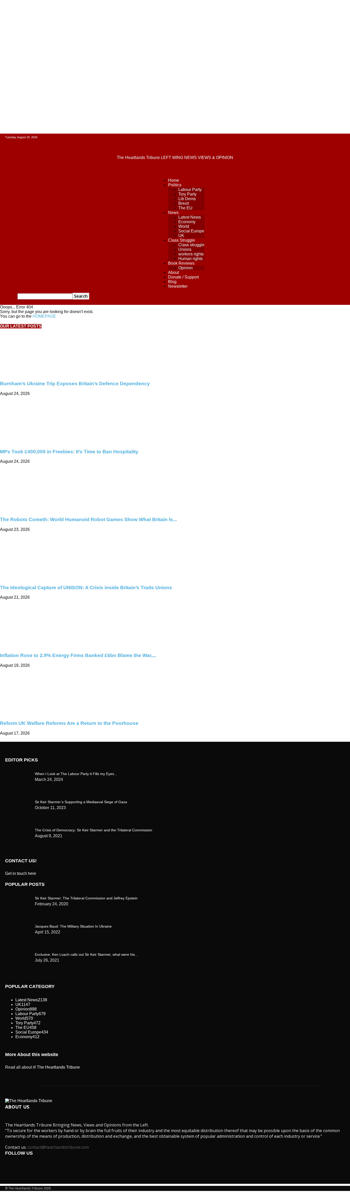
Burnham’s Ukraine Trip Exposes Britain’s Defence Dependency (75, 383)
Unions (184, 249)
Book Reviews (181, 263)
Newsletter (178, 286)
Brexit (183, 203)
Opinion (185, 268)
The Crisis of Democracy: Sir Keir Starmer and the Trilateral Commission (93, 830)
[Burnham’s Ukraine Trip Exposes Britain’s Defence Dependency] (41, 374)
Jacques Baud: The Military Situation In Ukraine (73, 926)
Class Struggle (181, 240)
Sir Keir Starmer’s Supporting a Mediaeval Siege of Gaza (81, 802)
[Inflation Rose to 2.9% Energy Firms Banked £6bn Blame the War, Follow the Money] (36, 645)
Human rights (190, 258)
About (173, 272)
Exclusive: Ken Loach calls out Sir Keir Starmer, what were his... (86, 954)
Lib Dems (187, 199)
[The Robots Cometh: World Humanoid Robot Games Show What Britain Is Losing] (36, 509)
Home (173, 180)
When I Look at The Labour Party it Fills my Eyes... (76, 774)
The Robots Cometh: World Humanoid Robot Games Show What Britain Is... (88, 519)
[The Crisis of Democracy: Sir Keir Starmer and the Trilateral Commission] (18, 772)
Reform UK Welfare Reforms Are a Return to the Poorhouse (69, 723)
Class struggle (191, 245)
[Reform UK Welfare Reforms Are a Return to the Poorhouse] (36, 713)
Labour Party (190, 189)
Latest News (189, 217)
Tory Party (187, 194)
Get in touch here (20, 873)
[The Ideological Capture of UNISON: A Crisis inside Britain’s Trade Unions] (41, 577)
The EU (185, 208)
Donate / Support (183, 277)
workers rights (191, 254)
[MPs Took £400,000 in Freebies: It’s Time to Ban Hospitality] (41, 441)
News (173, 212)
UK (181, 235)
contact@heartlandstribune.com (58, 1147)
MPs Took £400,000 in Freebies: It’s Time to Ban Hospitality (69, 451)
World (183, 226)
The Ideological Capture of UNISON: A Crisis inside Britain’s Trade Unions (86, 587)
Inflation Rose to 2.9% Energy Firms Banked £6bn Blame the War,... (78, 655)
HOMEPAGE (44, 316)
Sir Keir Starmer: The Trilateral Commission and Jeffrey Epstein (86, 898)
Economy (186, 222)
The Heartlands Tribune (58, 1067)
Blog (172, 282)
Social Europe (191, 231)
